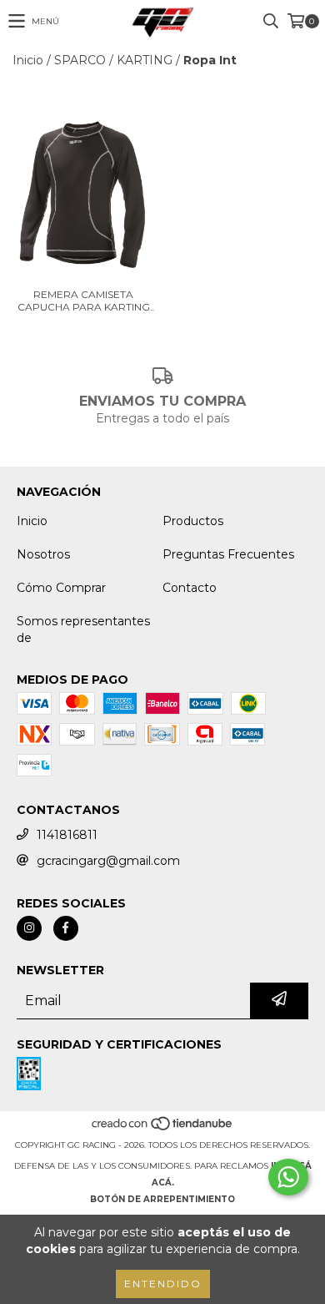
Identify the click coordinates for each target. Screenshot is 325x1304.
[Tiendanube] (163, 1128)
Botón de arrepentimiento (162, 1199)
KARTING (144, 60)
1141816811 (67, 834)
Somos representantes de (83, 629)
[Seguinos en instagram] (29, 928)
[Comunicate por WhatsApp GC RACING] (288, 1177)
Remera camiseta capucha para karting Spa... (84, 300)
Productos (192, 520)
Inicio (27, 60)
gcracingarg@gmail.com (108, 860)
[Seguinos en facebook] (65, 928)
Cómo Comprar (61, 587)
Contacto (189, 587)
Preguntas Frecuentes (228, 554)
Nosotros (43, 554)
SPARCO (80, 60)
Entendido (163, 1283)
